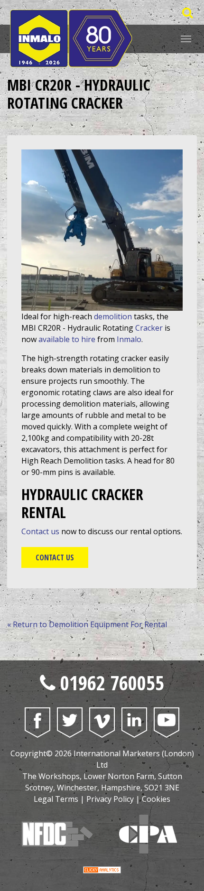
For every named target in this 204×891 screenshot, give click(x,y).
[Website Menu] (186, 38)
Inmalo (129, 339)
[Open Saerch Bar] (187, 12)
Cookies (156, 799)
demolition (113, 316)
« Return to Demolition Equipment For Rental (87, 624)
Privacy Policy (110, 799)
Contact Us (55, 557)
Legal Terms (56, 799)
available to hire (66, 339)
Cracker (149, 328)
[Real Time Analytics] (102, 869)
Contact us (40, 531)
